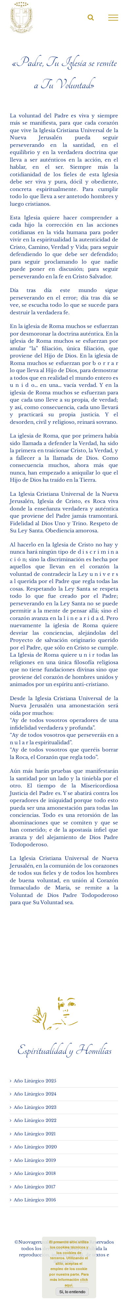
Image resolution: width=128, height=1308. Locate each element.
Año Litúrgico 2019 (35, 1160)
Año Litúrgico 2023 (35, 1107)
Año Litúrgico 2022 (35, 1120)
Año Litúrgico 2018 (35, 1173)
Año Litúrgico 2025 (35, 1081)
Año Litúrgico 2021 (35, 1134)
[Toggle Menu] (113, 18)
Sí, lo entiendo (72, 1292)
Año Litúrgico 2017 (34, 1187)
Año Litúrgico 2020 (35, 1147)
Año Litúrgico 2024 (35, 1094)
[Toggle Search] (91, 17)
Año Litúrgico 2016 (35, 1200)
